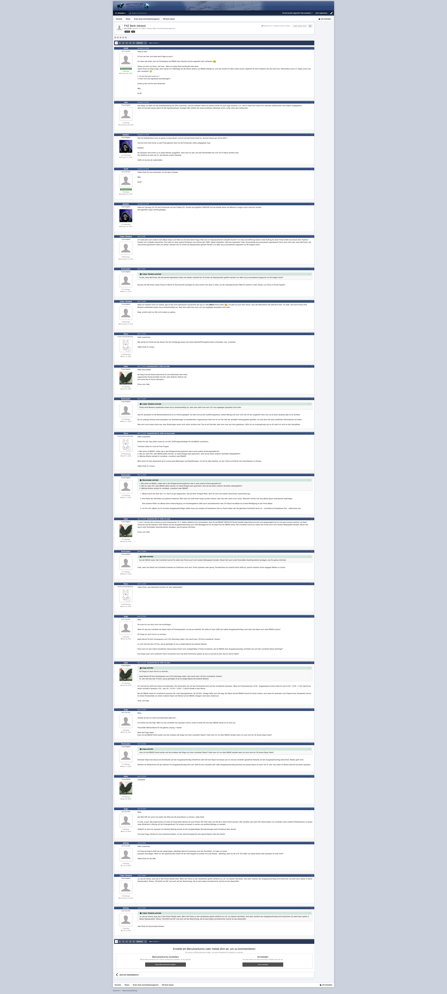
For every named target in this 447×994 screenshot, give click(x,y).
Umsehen (121, 13)
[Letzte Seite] (145, 42)
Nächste (139, 43)
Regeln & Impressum (139, 13)
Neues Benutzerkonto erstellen (165, 964)
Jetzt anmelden (263, 964)
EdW (164, 494)
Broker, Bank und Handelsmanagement (161, 28)
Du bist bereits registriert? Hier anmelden (297, 13)
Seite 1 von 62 (153, 43)
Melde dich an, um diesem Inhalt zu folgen (276, 26)
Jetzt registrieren (321, 13)
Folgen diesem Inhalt (299, 26)
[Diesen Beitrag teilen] (311, 48)
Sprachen (116, 990)
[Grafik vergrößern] (226, 305)
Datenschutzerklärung (129, 990)
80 (310, 26)
